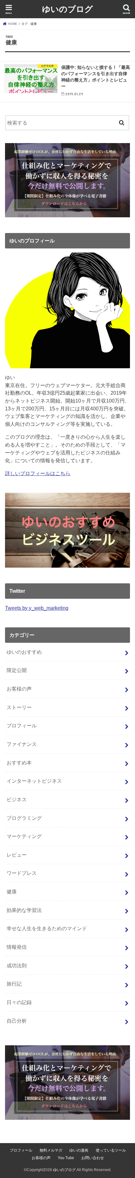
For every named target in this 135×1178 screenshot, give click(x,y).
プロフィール (22, 725)
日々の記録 (19, 1002)
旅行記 (14, 983)
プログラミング (24, 818)
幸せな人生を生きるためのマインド (47, 928)
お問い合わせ (92, 1158)
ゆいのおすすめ (24, 652)
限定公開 (17, 670)
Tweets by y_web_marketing (36, 608)
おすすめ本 (19, 762)
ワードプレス (22, 873)
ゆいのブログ (67, 9)
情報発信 (17, 947)
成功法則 (17, 965)
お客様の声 (19, 689)
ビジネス (17, 799)
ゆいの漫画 (78, 1150)
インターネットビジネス (34, 781)
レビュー (17, 855)
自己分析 (17, 1021)
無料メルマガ (51, 1150)
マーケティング (24, 836)
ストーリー (19, 707)
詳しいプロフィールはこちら (37, 473)
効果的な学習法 (24, 910)
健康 (12, 891)
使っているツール (111, 1150)
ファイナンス (22, 744)
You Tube (66, 1158)
